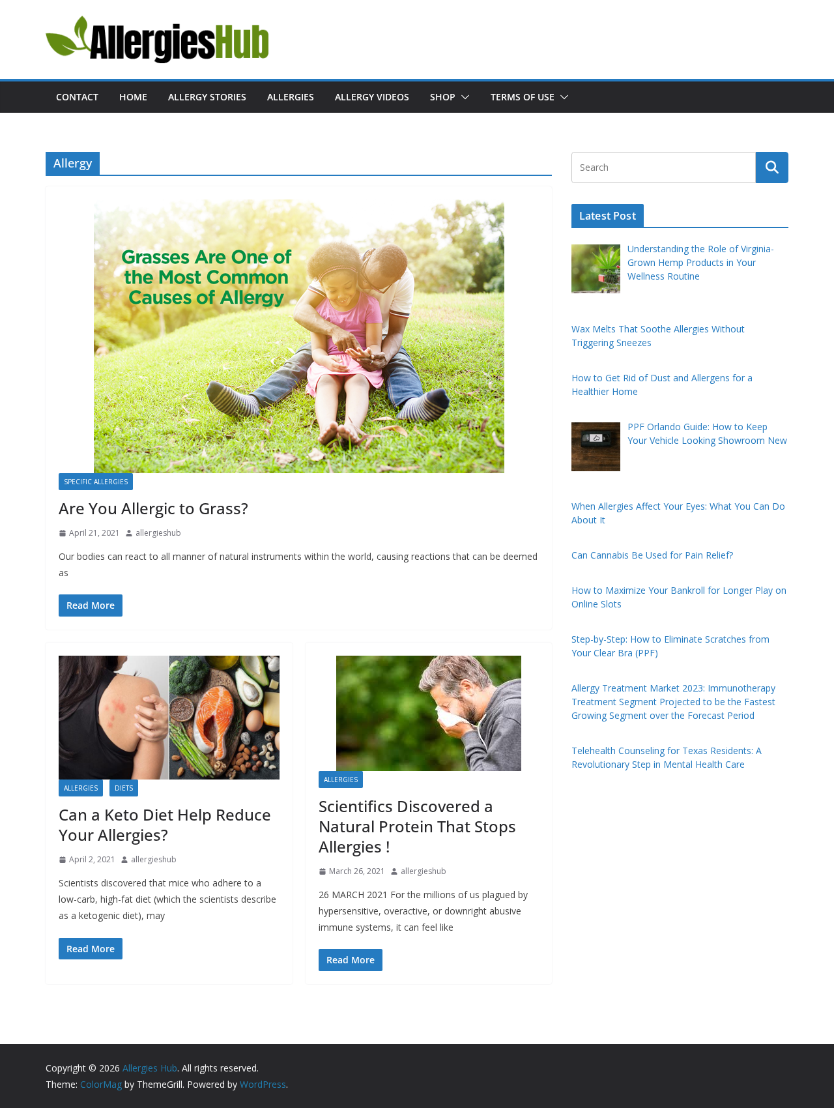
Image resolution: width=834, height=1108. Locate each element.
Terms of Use (522, 97)
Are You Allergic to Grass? (153, 508)
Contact (77, 97)
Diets (124, 788)
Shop (442, 97)
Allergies (290, 97)
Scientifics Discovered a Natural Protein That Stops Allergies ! (417, 826)
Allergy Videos (372, 97)
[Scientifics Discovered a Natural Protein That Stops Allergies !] (429, 713)
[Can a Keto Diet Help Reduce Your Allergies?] (169, 718)
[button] (462, 97)
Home (133, 97)
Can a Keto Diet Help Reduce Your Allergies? (165, 824)
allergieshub (158, 532)
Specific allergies (96, 481)
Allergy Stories (207, 97)
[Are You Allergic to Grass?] (299, 336)
